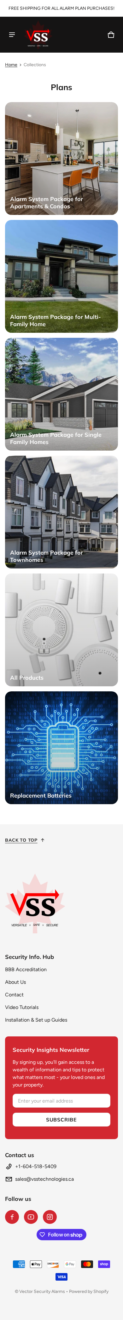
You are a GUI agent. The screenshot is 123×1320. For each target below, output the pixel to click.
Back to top (21, 840)
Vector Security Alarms (42, 1291)
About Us (15, 982)
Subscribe (61, 1119)
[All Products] (61, 630)
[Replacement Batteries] (61, 747)
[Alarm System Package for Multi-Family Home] (61, 276)
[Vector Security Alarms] (38, 34)
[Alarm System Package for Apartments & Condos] (61, 158)
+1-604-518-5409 (35, 1166)
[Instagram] (50, 1217)
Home (11, 64)
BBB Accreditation (26, 969)
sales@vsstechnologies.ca (44, 1179)
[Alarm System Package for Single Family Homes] (61, 394)
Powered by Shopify (88, 1291)
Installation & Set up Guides (36, 1020)
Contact (14, 995)
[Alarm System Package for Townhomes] (61, 512)
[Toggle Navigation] (12, 35)
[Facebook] (12, 1217)
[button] (111, 35)
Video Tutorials (21, 1007)
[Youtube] (31, 1217)
